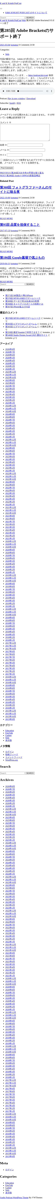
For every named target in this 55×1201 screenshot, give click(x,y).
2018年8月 (10, 620)
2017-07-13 (5, 230)
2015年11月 (10, 713)
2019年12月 (10, 575)
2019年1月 (10, 606)
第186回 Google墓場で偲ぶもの (22, 257)
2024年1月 (10, 437)
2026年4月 (10, 360)
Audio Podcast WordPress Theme (14, 1197)
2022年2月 (10, 502)
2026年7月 (10, 352)
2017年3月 (10, 668)
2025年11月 (10, 375)
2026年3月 (10, 363)
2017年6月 (10, 660)
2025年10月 (10, 377)
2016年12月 (10, 677)
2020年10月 (10, 547)
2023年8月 (10, 451)
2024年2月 (10, 434)
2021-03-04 (5, 45)
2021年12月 (10, 507)
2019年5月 (10, 595)
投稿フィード (11, 754)
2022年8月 (10, 485)
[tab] (1, 8)
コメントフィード (13, 757)
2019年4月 (10, 598)
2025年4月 (10, 394)
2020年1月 (10, 572)
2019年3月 (10, 600)
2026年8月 (10, 349)
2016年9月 (10, 685)
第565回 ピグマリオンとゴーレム (21, 324)
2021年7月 (10, 521)
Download (31, 98)
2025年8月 (10, 383)
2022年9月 (10, 482)
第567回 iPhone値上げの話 (17, 307)
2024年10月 (10, 411)
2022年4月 (10, 496)
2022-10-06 (5, 198)
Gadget (8, 735)
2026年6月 (10, 355)
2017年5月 (10, 663)
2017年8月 (10, 654)
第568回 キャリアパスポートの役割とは (24, 304)
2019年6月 (10, 592)
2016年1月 (10, 708)
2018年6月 (10, 626)
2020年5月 (10, 561)
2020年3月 (10, 567)
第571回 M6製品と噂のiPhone (19, 295)
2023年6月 (10, 456)
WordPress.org (11, 760)
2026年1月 (10, 369)
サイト (3, 155)
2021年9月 (10, 516)
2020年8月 (10, 552)
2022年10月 (10, 479)
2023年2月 (10, 468)
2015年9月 (10, 719)
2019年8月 (10, 586)
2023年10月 (10, 445)
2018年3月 (10, 634)
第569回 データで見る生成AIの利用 (22, 301)
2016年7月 (10, 691)
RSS (19, 103)
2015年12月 (10, 711)
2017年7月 (10, 657)
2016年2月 (10, 705)
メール (4, 150)
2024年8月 (10, 417)
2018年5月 (10, 629)
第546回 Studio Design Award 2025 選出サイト (26, 335)
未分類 (8, 740)
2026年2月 (10, 366)
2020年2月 (10, 569)
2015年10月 (10, 716)
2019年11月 (10, 578)
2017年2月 (10, 671)
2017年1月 (10, 674)
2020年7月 (10, 555)
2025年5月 (10, 391)
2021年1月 (10, 538)
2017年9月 (10, 651)
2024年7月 (10, 420)
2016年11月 (10, 680)
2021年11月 (10, 510)
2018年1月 (10, 640)
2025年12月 (10, 372)
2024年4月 (10, 428)
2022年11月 (10, 476)
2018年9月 (10, 617)
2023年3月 (10, 465)
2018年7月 (10, 623)
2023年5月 (10, 459)
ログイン (9, 752)
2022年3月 (10, 499)
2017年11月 (10, 646)
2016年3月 (10, 702)
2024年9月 (10, 414)
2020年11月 (10, 544)
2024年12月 (10, 406)
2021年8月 (10, 519)
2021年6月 (10, 524)
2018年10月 (10, 615)
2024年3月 (10, 431)
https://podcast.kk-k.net (38, 75)
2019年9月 (10, 584)
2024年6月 (10, 423)
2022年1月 (10, 504)
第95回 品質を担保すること (20, 224)
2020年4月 (10, 564)
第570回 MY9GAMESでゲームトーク (22, 298)
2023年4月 (10, 462)
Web (24, 20)
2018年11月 (10, 612)
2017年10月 (10, 649)
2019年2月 (10, 603)
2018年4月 (10, 632)
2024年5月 (10, 425)
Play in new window (16, 98)
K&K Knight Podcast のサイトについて (26, 12)
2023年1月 (10, 471)
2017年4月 (10, 665)
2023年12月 (10, 439)
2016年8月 (10, 688)
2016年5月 (10, 697)
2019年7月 (10, 589)
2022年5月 (10, 493)
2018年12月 (10, 609)
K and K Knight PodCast (10, 3)
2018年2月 (10, 637)
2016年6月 (10, 694)
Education (9, 730)
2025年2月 (10, 400)
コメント (5, 122)
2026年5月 (10, 358)
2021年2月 (10, 536)
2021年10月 (10, 513)
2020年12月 (10, 541)
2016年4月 (10, 699)
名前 (3, 145)
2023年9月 (10, 448)
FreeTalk (9, 733)
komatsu (14, 45)
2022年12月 (10, 473)
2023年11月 (10, 442)
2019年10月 (10, 581)
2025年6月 (10, 389)
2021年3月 (10, 533)
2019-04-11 (5, 263)
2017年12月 (10, 643)
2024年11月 (10, 408)
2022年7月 (10, 488)
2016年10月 (10, 682)
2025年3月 (10, 397)
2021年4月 (10, 530)
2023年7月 (10, 454)
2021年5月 (10, 527)
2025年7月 (10, 386)
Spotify (12, 103)
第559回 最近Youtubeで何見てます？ (22, 332)
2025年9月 (10, 380)
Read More (6, 218)
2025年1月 (10, 403)
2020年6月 (10, 558)
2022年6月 (10, 490)
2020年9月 (10, 550)
